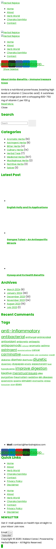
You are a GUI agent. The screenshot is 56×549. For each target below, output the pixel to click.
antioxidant (8, 341)
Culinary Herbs (15, 149)
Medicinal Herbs (16, 157)
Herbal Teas (14, 153)
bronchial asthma (24, 350)
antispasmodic (11, 345)
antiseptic (34, 341)
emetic (27, 364)
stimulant (27, 380)
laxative (6, 373)
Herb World (13, 16)
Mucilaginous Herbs (18, 160)
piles (40, 373)
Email (4, 532)
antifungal (30, 337)
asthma (45, 345)
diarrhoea (27, 359)
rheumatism (20, 377)
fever (49, 364)
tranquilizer (5, 385)
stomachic (38, 380)
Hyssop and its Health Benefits (25, 275)
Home (10, 8)
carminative (11, 354)
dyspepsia (18, 364)
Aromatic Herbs (16, 139)
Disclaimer (13, 484)
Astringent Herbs (16, 142)
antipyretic (22, 341)
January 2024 (14, 293)
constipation (43, 355)
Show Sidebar (11, 69)
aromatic (34, 345)
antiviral (25, 346)
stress (47, 380)
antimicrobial (44, 337)
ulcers (18, 384)
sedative (33, 377)
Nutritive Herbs (15, 164)
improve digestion (31, 368)
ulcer (12, 384)
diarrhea (16, 359)
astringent (9, 350)
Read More (7, 104)
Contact (11, 23)
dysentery (6, 364)
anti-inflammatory (20, 331)
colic (36, 355)
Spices (10, 167)
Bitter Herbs (14, 146)
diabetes (5, 359)
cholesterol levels (27, 355)
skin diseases (45, 377)
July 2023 (12, 307)
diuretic (40, 359)
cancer (36, 350)
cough (52, 355)
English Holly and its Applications (27, 207)
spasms (17, 381)
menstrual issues (24, 373)
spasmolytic (7, 381)
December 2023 (16, 296)
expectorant (39, 364)
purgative (7, 377)
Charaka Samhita (17, 19)
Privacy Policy (14, 481)
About (10, 12)
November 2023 (16, 300)
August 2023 (14, 303)
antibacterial (13, 336)
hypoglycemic (8, 369)
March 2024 (13, 289)
